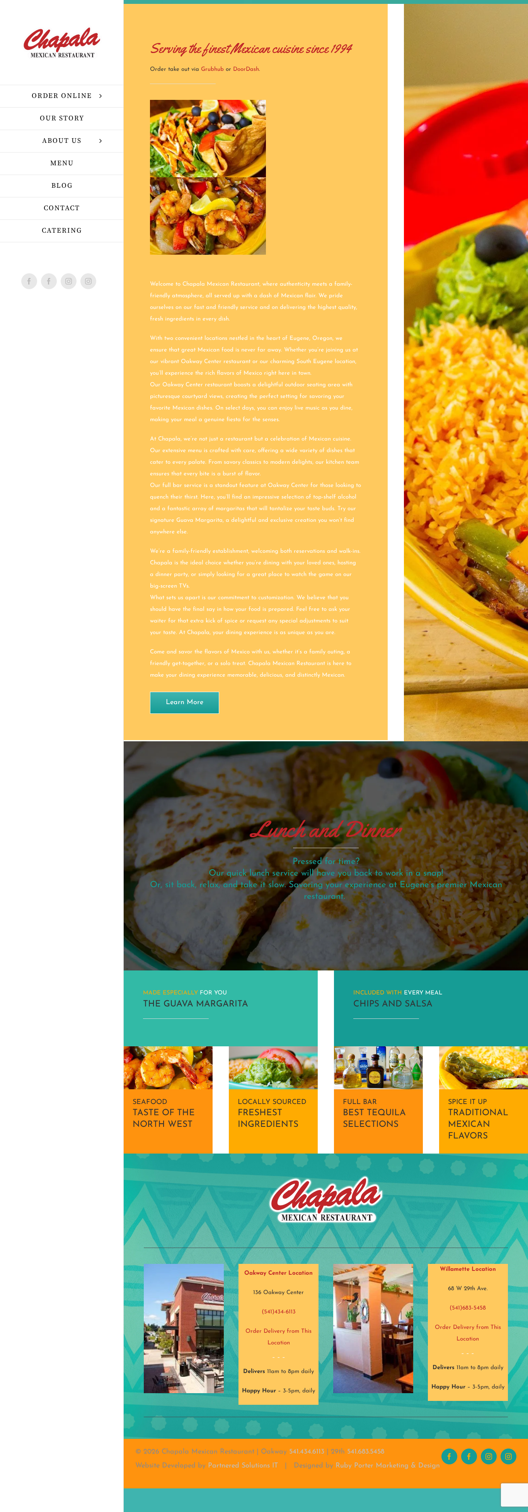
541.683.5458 (365, 1452)
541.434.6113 (306, 1452)
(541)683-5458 (468, 1308)
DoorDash (246, 69)
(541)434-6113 (279, 1312)
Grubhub (212, 69)
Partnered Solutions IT (243, 1465)
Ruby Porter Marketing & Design (388, 1465)
